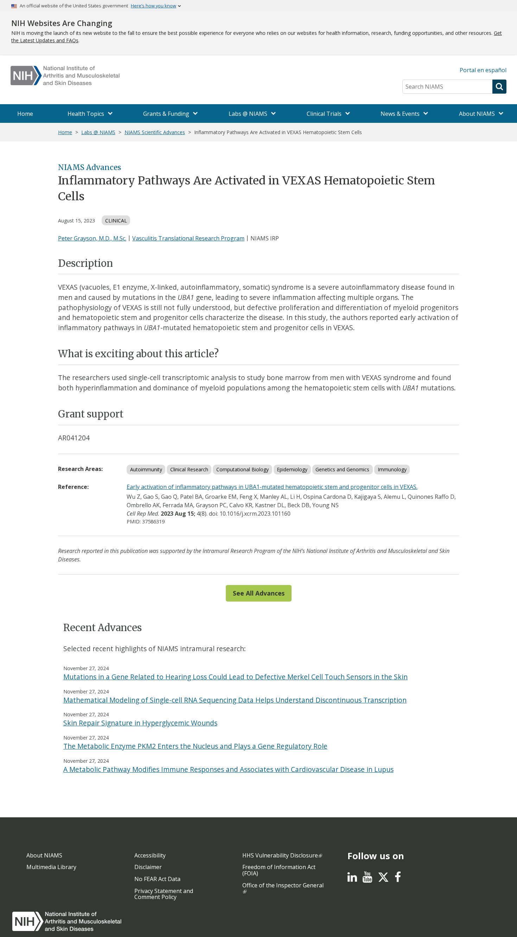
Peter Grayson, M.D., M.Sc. (92, 238)
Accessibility (150, 855)
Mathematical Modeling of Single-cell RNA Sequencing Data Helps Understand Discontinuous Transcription (235, 700)
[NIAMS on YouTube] (367, 879)
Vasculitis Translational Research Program (188, 238)
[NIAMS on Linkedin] (352, 879)
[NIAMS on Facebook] (398, 879)
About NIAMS (44, 855)
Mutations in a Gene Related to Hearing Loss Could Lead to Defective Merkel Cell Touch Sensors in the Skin (235, 676)
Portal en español (483, 70)
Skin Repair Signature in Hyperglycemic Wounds (140, 723)
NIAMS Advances (89, 167)
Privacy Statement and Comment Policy (163, 894)
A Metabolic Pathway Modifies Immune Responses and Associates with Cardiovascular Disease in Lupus (228, 769)
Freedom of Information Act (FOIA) (278, 870)
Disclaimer (148, 867)
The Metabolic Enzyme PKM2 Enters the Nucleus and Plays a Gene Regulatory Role (195, 746)
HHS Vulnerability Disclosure (280, 855)
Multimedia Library (51, 867)
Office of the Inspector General (283, 885)
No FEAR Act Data (157, 879)
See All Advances (259, 593)
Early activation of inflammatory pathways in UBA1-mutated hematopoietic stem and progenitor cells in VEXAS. (272, 487)
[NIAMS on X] (383, 881)
